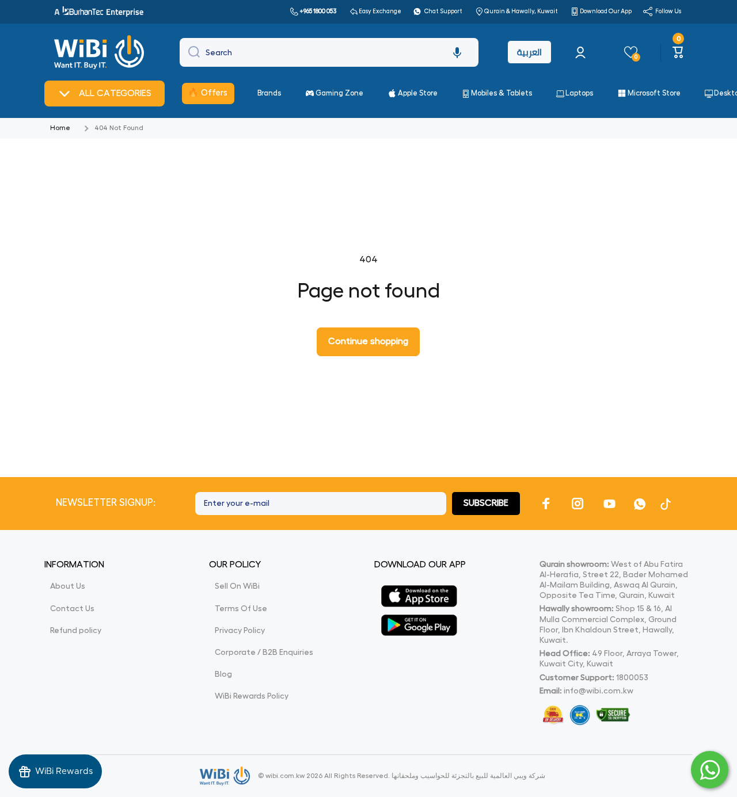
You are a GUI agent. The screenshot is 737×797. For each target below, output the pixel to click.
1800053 (632, 677)
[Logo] (100, 52)
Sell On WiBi (237, 586)
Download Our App (606, 11)
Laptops (579, 93)
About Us (67, 586)
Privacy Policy (240, 630)
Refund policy (75, 630)
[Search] (191, 52)
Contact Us (72, 608)
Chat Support (443, 11)
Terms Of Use (241, 608)
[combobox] (329, 52)
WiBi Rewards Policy (251, 696)
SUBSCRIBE (486, 503)
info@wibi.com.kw (598, 691)
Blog (223, 674)
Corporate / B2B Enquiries (264, 652)
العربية (529, 52)
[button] (457, 52)
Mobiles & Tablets (501, 93)
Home (60, 127)
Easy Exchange (380, 11)
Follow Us (668, 11)
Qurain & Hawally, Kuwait (521, 11)
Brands (269, 93)
